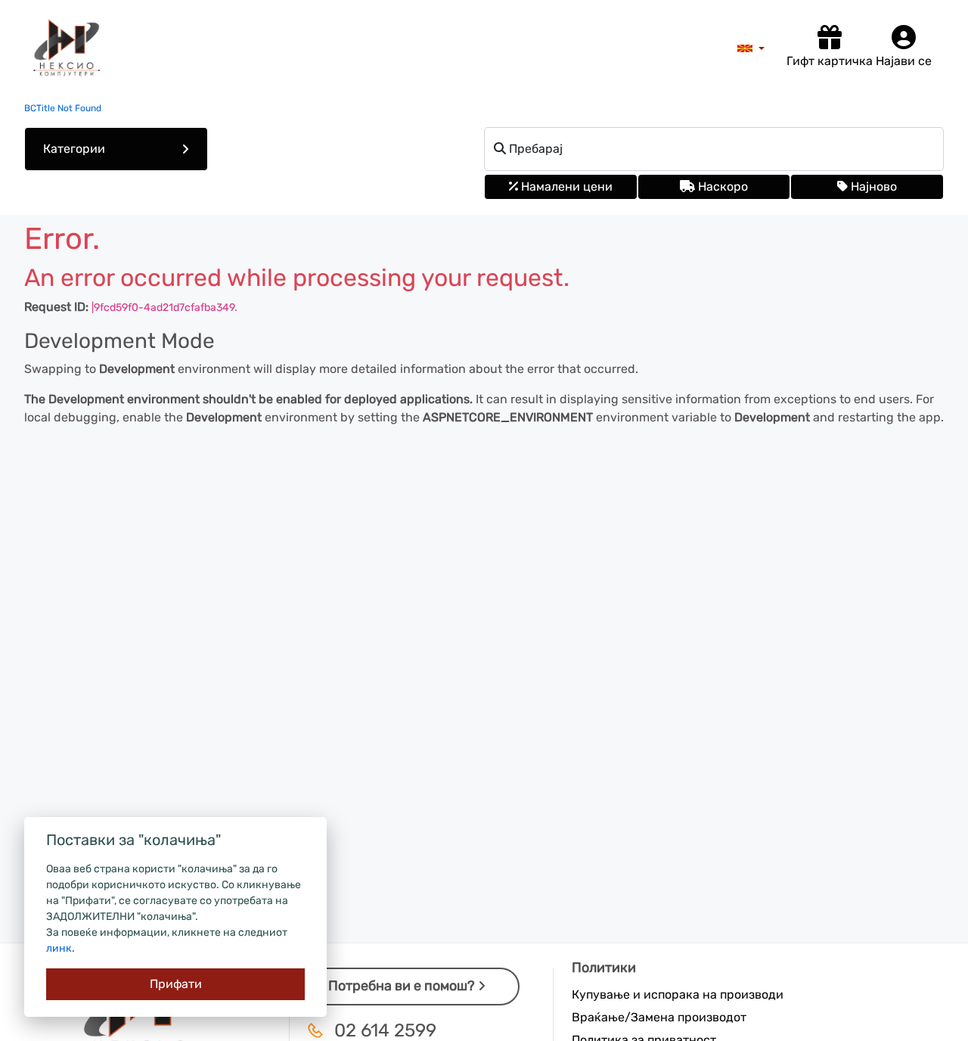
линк (59, 948)
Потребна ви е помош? (403, 985)
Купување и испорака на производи (677, 994)
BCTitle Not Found (62, 108)
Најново (872, 186)
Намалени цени (565, 186)
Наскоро (721, 186)
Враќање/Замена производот (659, 1017)
